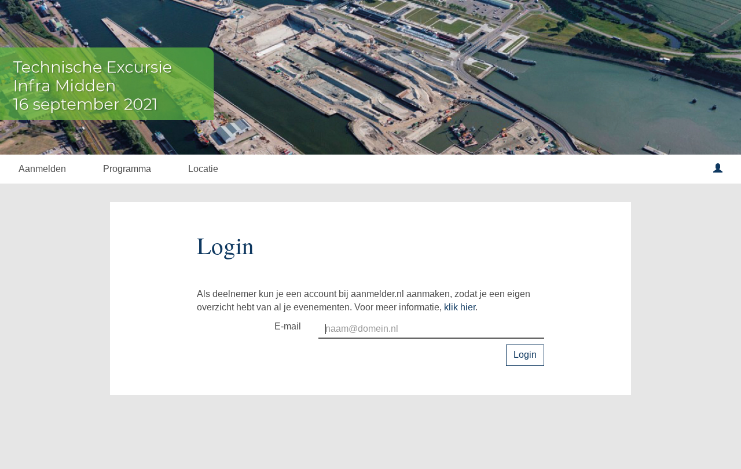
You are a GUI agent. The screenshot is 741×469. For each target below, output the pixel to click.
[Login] (718, 169)
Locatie (203, 169)
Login (525, 355)
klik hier (459, 307)
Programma (127, 169)
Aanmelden (42, 169)
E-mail (287, 326)
